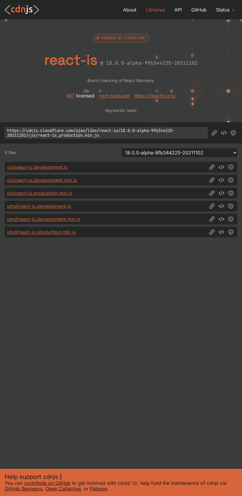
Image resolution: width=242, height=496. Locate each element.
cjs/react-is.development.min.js (42, 180)
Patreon (98, 489)
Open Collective (63, 489)
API (178, 10)
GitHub (199, 10)
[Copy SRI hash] (233, 133)
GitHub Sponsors (23, 489)
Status (223, 10)
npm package (114, 96)
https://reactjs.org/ (155, 96)
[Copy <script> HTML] (224, 133)
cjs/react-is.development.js (37, 167)
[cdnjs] (22, 9)
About (129, 10)
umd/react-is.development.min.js (43, 219)
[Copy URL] (214, 133)
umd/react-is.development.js (39, 206)
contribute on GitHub (47, 483)
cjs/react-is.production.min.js (39, 193)
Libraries (155, 10)
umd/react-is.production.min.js (41, 232)
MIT (70, 96)
